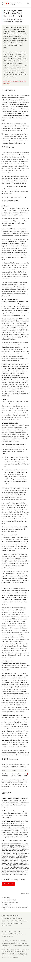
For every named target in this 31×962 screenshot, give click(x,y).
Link (25, 774)
